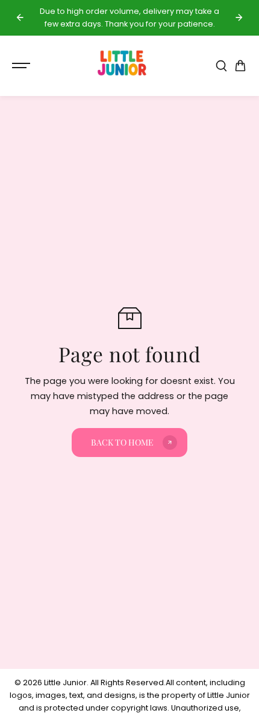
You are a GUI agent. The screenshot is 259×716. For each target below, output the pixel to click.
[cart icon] (240, 65)
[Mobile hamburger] (22, 66)
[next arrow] (239, 17)
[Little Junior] (123, 66)
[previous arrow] (20, 17)
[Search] (221, 65)
